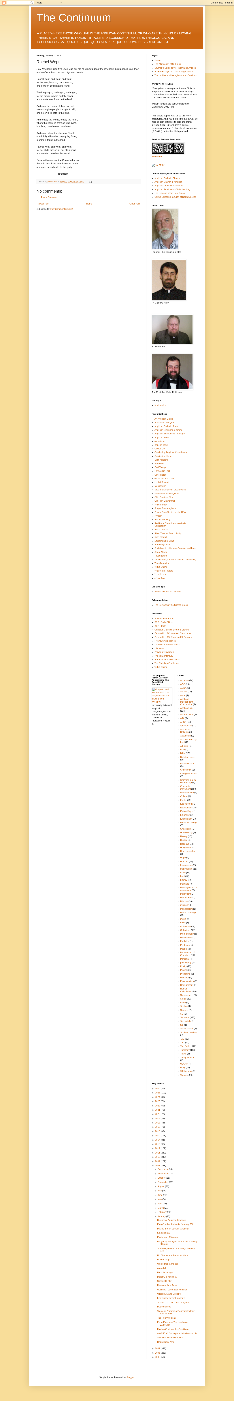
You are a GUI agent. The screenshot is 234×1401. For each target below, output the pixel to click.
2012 (158, 1148)
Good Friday (186, 832)
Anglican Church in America (168, 182)
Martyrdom (185, 894)
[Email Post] (90, 182)
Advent (183, 691)
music (183, 919)
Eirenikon (159, 463)
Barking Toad (161, 445)
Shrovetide (185, 1021)
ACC (182, 684)
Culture (184, 796)
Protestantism (187, 981)
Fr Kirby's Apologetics (165, 641)
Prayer (183, 970)
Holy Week (185, 847)
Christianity (185, 770)
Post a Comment (49, 197)
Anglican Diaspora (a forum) (168, 430)
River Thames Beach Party (167, 533)
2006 (158, 1353)
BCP (182, 749)
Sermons (184, 1017)
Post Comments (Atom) (61, 209)
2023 (158, 1101)
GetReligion (160, 475)
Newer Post (43, 203)
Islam (183, 872)
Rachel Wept (163, 1259)
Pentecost (185, 945)
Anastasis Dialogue (164, 422)
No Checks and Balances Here (172, 1255)
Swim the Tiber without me (170, 1337)
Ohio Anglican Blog (163, 497)
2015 (158, 1135)
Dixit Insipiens (161, 460)
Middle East (186, 897)
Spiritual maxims (188, 1032)
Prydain (158, 516)
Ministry (184, 901)
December (163, 1169)
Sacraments (186, 995)
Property (184, 977)
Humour (184, 861)
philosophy (185, 962)
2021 (158, 1110)
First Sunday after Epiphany (171, 1298)
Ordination (185, 926)
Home (89, 203)
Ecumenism (186, 807)
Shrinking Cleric (162, 544)
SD (181, 1014)
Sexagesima (163, 1233)
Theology (185, 1050)
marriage (184, 884)
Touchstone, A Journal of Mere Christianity (175, 559)
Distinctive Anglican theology (171, 1220)
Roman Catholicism (186, 990)
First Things (160, 467)
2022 (158, 1105)
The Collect (186, 1046)
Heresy (183, 836)
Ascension (185, 735)
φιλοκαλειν (159, 578)
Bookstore (157, 156)
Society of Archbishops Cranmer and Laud (175, 548)
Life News (159, 648)
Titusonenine (160, 556)
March (161, 1208)
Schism (184, 1006)
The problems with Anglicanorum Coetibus (175, 75)
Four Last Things (188, 822)
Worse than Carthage (167, 1264)
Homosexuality (187, 851)
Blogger (130, 1377)
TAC (182, 1039)
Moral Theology (188, 912)
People (183, 949)
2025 (158, 1092)
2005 (158, 1357)
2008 (158, 1165)
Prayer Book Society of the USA (170, 512)
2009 (158, 1161)
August (161, 1186)
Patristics (184, 941)
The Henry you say (166, 1318)
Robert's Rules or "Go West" (168, 591)
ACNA (183, 688)
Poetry (183, 966)
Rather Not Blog (162, 519)
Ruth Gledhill (160, 537)
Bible (182, 753)
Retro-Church (161, 529)
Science (184, 1010)
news (183, 922)
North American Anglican (166, 493)
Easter (183, 800)
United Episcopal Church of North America (175, 197)
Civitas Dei (159, 448)
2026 (158, 1088)
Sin (182, 1025)
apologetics (186, 725)
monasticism (186, 909)
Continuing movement (185, 787)
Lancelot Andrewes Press (167, 644)
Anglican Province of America (169, 185)
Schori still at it (164, 1281)
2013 (158, 1144)
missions (184, 905)
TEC (182, 1042)
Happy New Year (165, 1342)
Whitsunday (186, 1071)
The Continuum (74, 18)
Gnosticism (185, 829)
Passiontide (186, 937)
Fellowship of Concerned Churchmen (173, 633)
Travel (183, 1053)
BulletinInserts (187, 763)
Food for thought (165, 1272)
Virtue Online (160, 567)
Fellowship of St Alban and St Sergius (173, 637)
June (160, 1195)
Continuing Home (163, 456)
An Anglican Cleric (163, 419)
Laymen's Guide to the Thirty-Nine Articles (175, 68)
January (162, 1216)
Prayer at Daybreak (164, 652)
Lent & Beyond (161, 482)
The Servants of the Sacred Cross (171, 605)
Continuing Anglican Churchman (170, 452)
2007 (158, 1348)
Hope (183, 857)
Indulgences (186, 865)
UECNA (184, 1064)
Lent (182, 876)
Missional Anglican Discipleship (170, 489)
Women (184, 1075)
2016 (158, 1131)
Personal (184, 959)
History (183, 840)
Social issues (186, 1028)
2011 (158, 1152)
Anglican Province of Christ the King (172, 189)
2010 (158, 1157)
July (160, 1190)
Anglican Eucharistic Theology (169, 433)
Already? (161, 1268)
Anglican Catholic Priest (166, 426)
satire (183, 1002)
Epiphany (185, 815)
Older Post (134, 203)
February (162, 1212)
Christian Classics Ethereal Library (171, 629)
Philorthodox (160, 504)
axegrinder (159, 441)
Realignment (186, 985)
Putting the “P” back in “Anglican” (173, 1228)
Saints (183, 999)
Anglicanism (186, 708)
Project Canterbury (163, 656)
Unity (182, 1067)
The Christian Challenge (166, 663)
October (162, 1178)
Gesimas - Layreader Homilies (172, 1289)
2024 (158, 1097)
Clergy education (188, 773)
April (160, 1203)
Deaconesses (164, 1306)
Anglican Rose (161, 437)
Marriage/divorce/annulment (188, 888)
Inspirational (186, 869)
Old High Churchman (165, 501)
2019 (158, 1118)
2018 (158, 1122)
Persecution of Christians (187, 953)
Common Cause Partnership (188, 781)
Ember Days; (186, 811)
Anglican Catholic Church (167, 178)
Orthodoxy (185, 930)
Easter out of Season (167, 1237)
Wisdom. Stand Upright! (169, 1294)
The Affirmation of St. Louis (167, 64)
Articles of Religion (185, 730)
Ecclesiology (186, 804)
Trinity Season (187, 1057)
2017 (158, 1127)
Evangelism (186, 819)
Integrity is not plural (167, 1277)
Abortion (184, 680)
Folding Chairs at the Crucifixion (173, 1329)
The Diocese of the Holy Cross (169, 193)
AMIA (183, 695)
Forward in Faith (162, 471)
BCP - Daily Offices (163, 622)
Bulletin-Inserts (187, 757)
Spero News (160, 552)
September (163, 1182)
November (163, 1173)
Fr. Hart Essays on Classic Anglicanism (173, 71)
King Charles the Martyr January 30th (175, 1224)
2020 (158, 1114)
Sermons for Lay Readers (167, 659)
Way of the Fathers (163, 571)
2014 (158, 1140)
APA (182, 718)
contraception (187, 792)
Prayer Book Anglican (165, 508)
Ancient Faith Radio (164, 618)
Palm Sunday (187, 934)
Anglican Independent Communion (186, 702)
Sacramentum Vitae (164, 541)
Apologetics (160, 405)
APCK (183, 722)
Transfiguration (161, 563)
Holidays (184, 844)
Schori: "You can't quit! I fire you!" (173, 1302)
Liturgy (183, 880)
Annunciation (186, 714)
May (160, 1199)
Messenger (160, 486)
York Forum (160, 574)
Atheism (184, 746)
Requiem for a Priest (167, 1285)
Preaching (185, 974)
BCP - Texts (160, 626)
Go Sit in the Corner (164, 478)
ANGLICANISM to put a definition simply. (177, 1333)
